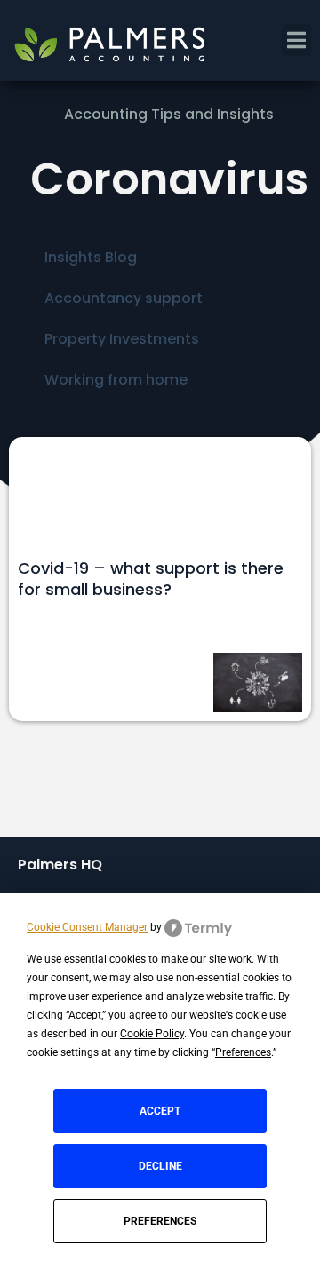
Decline (160, 1166)
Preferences (160, 1221)
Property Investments (121, 339)
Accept (160, 1111)
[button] (296, 40)
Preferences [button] (243, 1052)
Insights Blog (90, 257)
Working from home (116, 379)
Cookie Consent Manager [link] (87, 927)
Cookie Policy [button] (152, 1034)
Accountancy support (123, 298)
